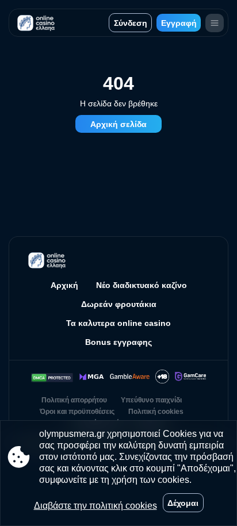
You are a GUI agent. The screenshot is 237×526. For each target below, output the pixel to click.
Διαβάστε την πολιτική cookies (95, 505)
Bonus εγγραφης (118, 342)
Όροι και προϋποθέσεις (77, 412)
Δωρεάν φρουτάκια (118, 304)
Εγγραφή (179, 23)
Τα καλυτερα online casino (118, 323)
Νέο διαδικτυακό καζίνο (141, 285)
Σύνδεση (130, 23)
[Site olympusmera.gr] (37, 22)
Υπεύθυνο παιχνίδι (151, 400)
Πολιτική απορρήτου (74, 400)
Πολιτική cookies (156, 412)
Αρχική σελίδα (118, 124)
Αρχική (64, 285)
